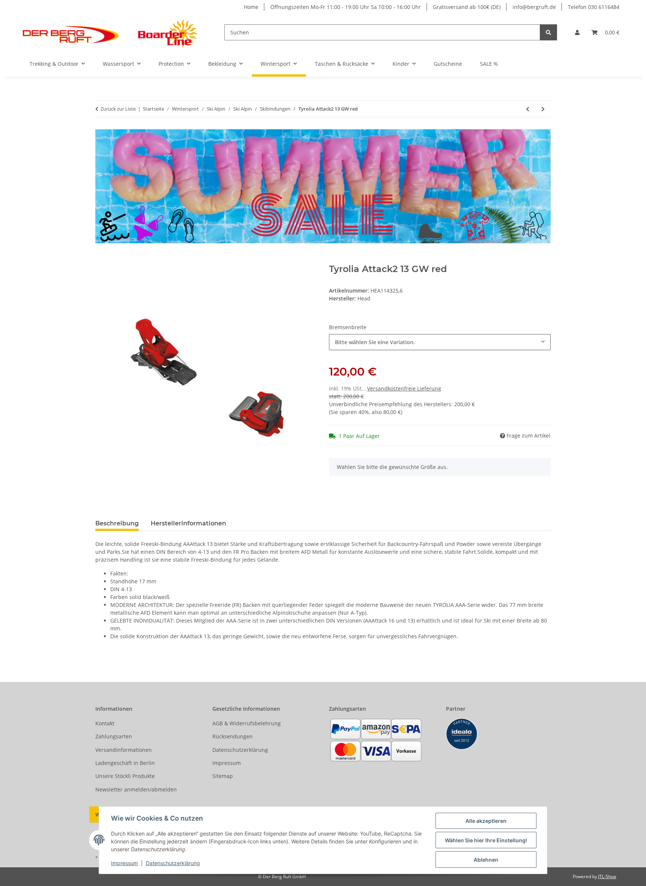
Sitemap (222, 776)
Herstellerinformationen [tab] (188, 523)
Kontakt (104, 723)
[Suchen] (548, 32)
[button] (577, 32)
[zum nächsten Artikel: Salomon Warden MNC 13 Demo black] (543, 109)
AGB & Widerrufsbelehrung (246, 723)
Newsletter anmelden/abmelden (136, 789)
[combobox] (440, 342)
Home (251, 6)
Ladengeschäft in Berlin (125, 762)
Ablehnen (486, 859)
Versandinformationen (123, 749)
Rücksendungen (232, 736)
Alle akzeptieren (486, 821)
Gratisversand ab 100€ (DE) (467, 6)
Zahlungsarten (113, 736)
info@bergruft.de (534, 6)
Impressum (124, 863)
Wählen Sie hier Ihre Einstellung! (486, 840)
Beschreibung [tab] (117, 523)
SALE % (489, 63)
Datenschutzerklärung (173, 863)
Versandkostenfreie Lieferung (404, 388)
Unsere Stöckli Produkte (125, 776)
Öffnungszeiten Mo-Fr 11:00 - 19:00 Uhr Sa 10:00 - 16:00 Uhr (345, 6)
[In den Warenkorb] (101, 260)
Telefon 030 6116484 (593, 6)
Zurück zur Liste (118, 108)
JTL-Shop (607, 876)
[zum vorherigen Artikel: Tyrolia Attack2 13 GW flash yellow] (527, 109)
